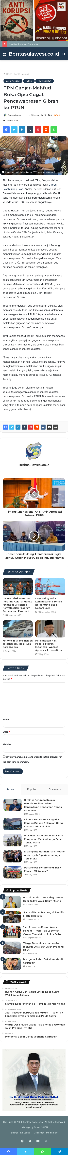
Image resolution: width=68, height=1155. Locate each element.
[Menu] (4, 55)
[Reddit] (46, 129)
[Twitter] (14, 129)
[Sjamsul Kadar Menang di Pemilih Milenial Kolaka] (12, 917)
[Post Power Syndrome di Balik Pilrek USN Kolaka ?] (12, 872)
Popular (31, 789)
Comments (55, 789)
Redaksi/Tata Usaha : (20, 1132)
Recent (10, 789)
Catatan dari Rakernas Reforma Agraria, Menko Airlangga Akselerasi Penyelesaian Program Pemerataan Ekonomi (17, 605)
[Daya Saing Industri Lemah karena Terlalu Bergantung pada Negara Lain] (50, 586)
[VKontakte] (43, 427)
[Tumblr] (30, 129)
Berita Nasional (21, 74)
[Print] (55, 427)
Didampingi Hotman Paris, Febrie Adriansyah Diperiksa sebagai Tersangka (44, 855)
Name (7, 719)
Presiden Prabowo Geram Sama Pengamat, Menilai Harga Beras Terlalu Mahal (43, 839)
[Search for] (64, 55)
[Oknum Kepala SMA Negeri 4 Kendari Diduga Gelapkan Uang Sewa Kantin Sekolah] (12, 824)
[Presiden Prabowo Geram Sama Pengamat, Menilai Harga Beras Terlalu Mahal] (12, 840)
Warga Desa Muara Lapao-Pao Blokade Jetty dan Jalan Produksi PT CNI (43, 947)
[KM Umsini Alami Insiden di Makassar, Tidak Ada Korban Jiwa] (18, 628)
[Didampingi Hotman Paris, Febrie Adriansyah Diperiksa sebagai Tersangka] (12, 856)
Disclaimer (39, 1132)
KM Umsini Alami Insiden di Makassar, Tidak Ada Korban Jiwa (18, 644)
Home (8, 74)
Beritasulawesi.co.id (17, 115)
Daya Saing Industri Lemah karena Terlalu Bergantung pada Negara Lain (48, 603)
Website (7, 744)
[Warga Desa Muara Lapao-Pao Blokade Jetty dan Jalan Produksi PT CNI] (12, 948)
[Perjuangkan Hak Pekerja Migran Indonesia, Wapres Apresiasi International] (50, 628)
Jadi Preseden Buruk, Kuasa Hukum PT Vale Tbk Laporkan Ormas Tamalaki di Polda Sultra (42, 931)
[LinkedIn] (22, 129)
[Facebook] (6, 129)
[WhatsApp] (54, 129)
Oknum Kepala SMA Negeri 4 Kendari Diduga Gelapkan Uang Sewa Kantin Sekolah (43, 823)
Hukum (29, 81)
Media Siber (52, 1132)
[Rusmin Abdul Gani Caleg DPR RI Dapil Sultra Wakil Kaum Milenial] (12, 902)
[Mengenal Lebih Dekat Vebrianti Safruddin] (12, 964)
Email (6, 731)
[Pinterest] (38, 129)
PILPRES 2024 (44, 81)
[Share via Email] (49, 427)
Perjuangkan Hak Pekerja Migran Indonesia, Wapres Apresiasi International (49, 645)
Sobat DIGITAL (41, 1127)
